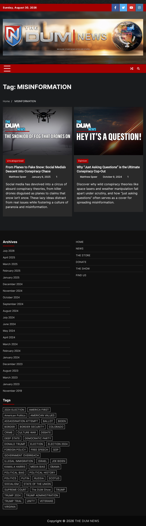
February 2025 (11, 270)
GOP (56, 449)
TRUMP (60, 489)
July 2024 (9, 317)
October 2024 (11, 297)
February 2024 (12, 350)
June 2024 (9, 324)
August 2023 (10, 370)
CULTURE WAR (26, 432)
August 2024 (10, 310)
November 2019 (12, 390)
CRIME (8, 432)
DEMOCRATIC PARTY (38, 438)
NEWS (79, 248)
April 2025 (9, 257)
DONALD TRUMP (14, 443)
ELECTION (36, 443)
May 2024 (9, 330)
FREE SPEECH (39, 449)
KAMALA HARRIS (14, 466)
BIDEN (62, 421)
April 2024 (9, 337)
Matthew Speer (17, 176)
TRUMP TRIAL (13, 501)
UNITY (31, 501)
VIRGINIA (10, 506)
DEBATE (46, 432)
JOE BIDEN (58, 461)
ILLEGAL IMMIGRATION (18, 461)
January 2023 (11, 384)
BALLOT (48, 421)
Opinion (82, 160)
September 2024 (13, 304)
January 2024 (11, 357)
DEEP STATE (12, 438)
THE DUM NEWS (87, 521)
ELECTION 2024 (58, 443)
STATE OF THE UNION (37, 483)
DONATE (81, 261)
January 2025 (11, 277)
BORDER (9, 426)
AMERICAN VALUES (42, 415)
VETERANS (46, 501)
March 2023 (10, 377)
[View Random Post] (132, 68)
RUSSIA (39, 478)
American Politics (14, 415)
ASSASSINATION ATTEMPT (21, 421)
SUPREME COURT (15, 489)
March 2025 (10, 264)
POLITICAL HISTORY (42, 472)
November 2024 (12, 290)
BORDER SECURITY (32, 426)
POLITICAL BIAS (14, 472)
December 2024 (13, 284)
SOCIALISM (11, 483)
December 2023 (13, 364)
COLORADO (56, 426)
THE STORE (83, 255)
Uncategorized (15, 160)
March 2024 (10, 344)
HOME (79, 241)
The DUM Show (41, 489)
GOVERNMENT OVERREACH (21, 455)
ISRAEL (42, 461)
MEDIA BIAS (37, 466)
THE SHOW (83, 268)
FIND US (81, 275)
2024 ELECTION (14, 409)
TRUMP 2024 (12, 495)
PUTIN (25, 478)
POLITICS (10, 478)
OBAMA (55, 466)
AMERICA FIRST (39, 409)
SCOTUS (54, 478)
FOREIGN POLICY (15, 449)
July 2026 (8, 250)
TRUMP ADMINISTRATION (42, 495)
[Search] (138, 68)
